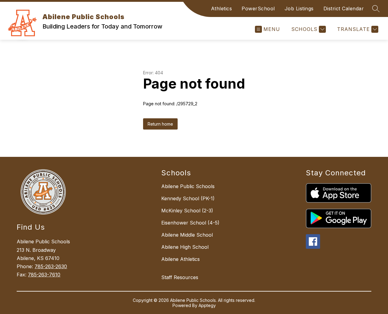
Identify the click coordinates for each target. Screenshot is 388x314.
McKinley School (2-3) (187, 211)
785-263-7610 (44, 275)
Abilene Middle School (187, 235)
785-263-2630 (51, 266)
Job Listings (299, 8)
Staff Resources (179, 277)
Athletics (221, 8)
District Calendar (343, 8)
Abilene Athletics (180, 259)
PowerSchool (258, 8)
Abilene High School (185, 247)
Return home (160, 124)
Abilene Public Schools (188, 186)
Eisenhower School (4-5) (190, 223)
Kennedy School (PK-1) (188, 198)
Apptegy (207, 305)
